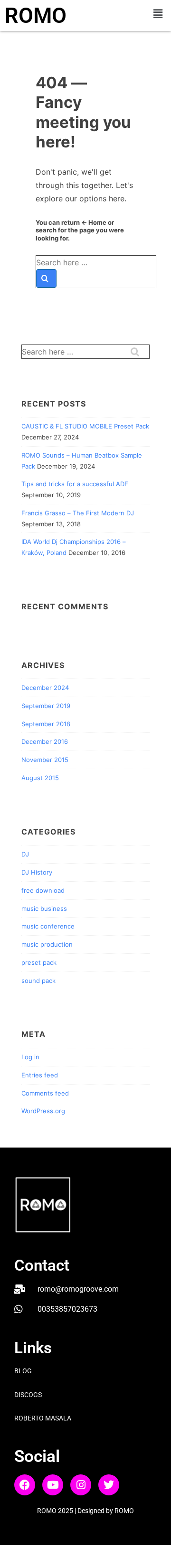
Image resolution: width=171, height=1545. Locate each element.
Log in (30, 1057)
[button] (158, 13)
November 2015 (44, 759)
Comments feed (45, 1093)
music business (44, 908)
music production (47, 944)
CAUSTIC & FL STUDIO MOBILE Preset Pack (85, 426)
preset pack (39, 962)
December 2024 (45, 687)
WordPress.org (43, 1111)
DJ (25, 854)
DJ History (36, 872)
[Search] (46, 278)
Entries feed (39, 1075)
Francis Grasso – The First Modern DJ (77, 513)
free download (43, 890)
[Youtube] (52, 1484)
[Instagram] (80, 1484)
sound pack (38, 980)
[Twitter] (108, 1484)
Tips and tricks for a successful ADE (74, 484)
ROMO (35, 15)
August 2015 (40, 778)
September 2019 (45, 706)
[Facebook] (24, 1484)
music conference (48, 926)
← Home (93, 222)
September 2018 (45, 724)
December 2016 (44, 741)
